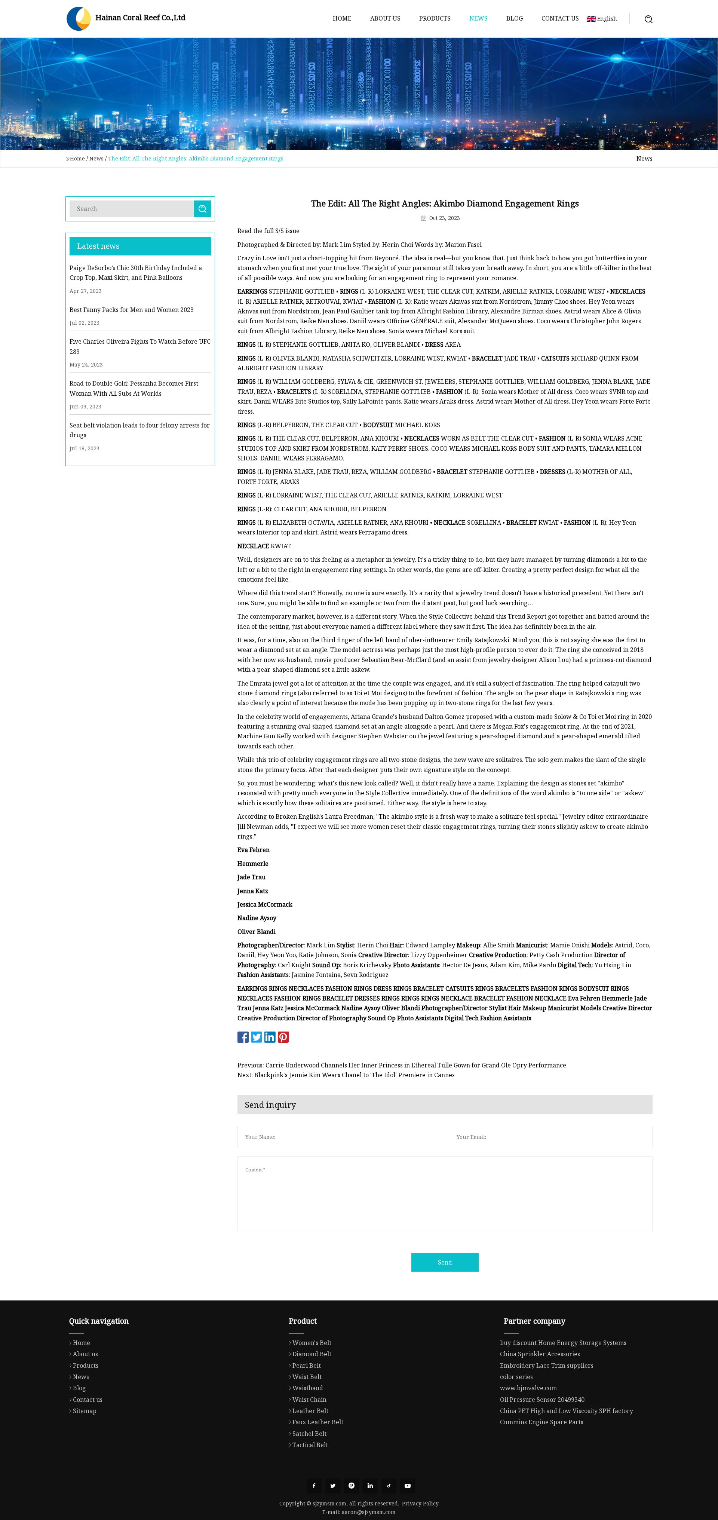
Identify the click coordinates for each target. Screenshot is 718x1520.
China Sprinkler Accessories (540, 1354)
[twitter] (332, 1485)
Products (435, 18)
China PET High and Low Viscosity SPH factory (566, 1411)
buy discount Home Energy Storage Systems (563, 1343)
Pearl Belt (306, 1365)
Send (445, 1262)
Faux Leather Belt (317, 1422)
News (478, 18)
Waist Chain (309, 1399)
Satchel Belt (309, 1433)
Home (342, 18)
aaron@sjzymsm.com (369, 1512)
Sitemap (84, 1411)
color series (516, 1377)
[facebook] (314, 1485)
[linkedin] (370, 1485)
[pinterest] (351, 1485)
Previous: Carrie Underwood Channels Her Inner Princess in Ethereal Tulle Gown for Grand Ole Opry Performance (401, 1065)
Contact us (560, 18)
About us (385, 18)
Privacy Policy (420, 1503)
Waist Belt (307, 1377)
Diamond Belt (311, 1354)
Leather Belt (310, 1411)
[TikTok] (388, 1485)
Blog (514, 18)
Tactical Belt (310, 1445)
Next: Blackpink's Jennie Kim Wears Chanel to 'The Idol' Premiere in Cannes (346, 1075)
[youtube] (407, 1485)
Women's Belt (311, 1343)
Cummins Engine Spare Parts (541, 1422)
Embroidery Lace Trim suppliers (546, 1365)
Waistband (307, 1388)
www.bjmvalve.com (528, 1388)
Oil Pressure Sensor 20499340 (542, 1399)
